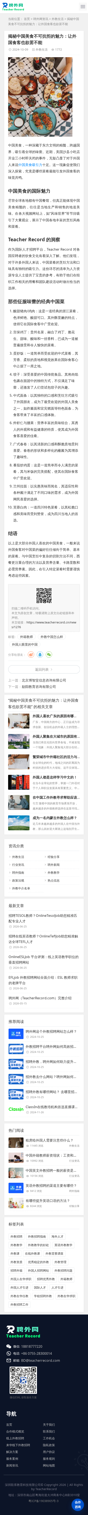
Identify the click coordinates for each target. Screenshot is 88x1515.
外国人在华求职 (20, 1279)
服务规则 (49, 1459)
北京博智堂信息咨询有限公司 (44, 680)
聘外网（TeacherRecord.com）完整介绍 (40, 998)
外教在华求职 (66, 1296)
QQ (40, 654)
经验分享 (54, 857)
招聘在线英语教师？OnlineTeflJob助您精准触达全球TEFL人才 (43, 939)
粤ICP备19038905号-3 (43, 1501)
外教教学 (54, 872)
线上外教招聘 (15, 1438)
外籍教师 (26, 637)
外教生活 (58, 19)
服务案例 (12, 1459)
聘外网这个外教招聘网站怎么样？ (51, 1031)
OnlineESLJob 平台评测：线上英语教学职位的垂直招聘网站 (44, 959)
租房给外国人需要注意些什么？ (49, 1140)
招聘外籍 (16, 1270)
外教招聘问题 (63, 1270)
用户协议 (49, 1452)
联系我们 (49, 1431)
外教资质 (16, 1262)
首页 (27, 19)
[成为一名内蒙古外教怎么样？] (18, 822)
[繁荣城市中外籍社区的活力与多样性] (18, 761)
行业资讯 (18, 865)
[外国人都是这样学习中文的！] (18, 782)
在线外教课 (32, 1253)
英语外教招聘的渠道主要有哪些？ (51, 1185)
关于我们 (49, 1425)
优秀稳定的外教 (38, 1262)
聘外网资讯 (40, 19)
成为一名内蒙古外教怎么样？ (55, 817)
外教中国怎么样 (52, 637)
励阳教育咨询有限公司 (39, 686)
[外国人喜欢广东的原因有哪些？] (18, 721)
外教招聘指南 (37, 1236)
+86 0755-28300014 (36, 1353)
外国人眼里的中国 (25, 644)
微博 (31, 654)
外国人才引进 (19, 1287)
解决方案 (12, 1452)
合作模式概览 (15, 1431)
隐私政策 (49, 1445)
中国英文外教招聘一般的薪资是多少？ (55, 1170)
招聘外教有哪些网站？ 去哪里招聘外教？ (57, 1091)
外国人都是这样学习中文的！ (55, 777)
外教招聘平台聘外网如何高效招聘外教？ (56, 1046)
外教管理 (60, 1262)
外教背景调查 (54, 1253)
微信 (49, 654)
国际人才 (40, 1287)
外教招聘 (16, 1236)
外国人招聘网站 (38, 1270)
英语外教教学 (63, 1245)
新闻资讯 (12, 1465)
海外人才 (57, 1236)
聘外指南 (18, 872)
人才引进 (57, 1287)
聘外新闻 (54, 865)
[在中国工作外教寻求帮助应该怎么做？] (18, 802)
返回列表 (42, 669)
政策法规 (18, 880)
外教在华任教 (19, 1296)
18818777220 (31, 1346)
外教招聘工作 (19, 1304)
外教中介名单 (21, 888)
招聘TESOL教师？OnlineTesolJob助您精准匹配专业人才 (43, 918)
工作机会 (49, 1438)
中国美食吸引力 (30, 164)
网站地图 (49, 1465)
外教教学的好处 (38, 1245)
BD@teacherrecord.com (40, 1360)
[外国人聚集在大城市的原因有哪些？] (18, 741)
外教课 (14, 1253)
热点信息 (54, 880)
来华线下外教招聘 (18, 1445)
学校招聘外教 (43, 1296)
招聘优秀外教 (46, 1279)
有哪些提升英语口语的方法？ (48, 1200)
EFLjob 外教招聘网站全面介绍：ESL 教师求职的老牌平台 (43, 980)
